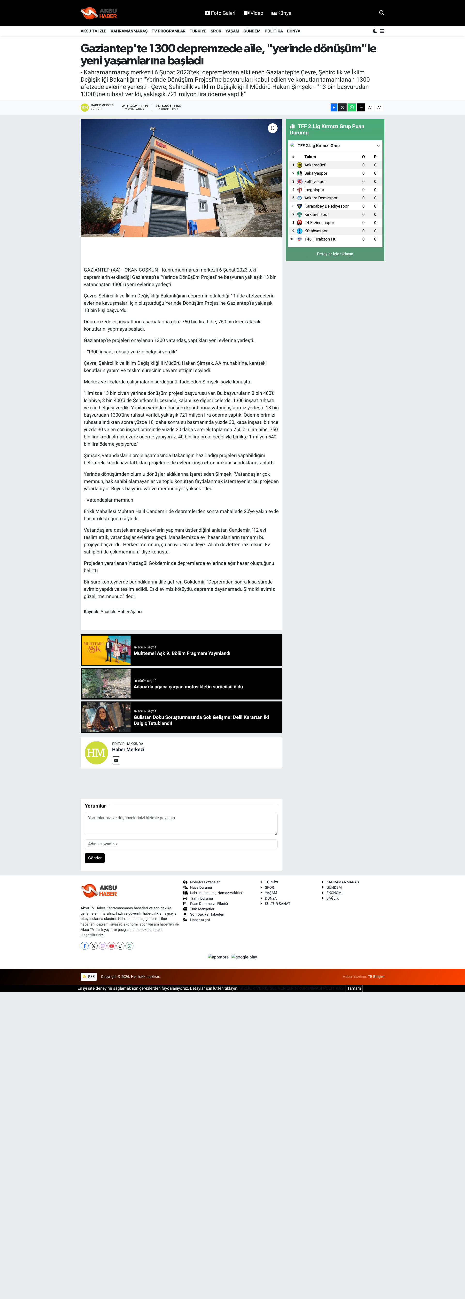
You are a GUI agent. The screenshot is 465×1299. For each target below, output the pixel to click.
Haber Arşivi (200, 920)
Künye (284, 13)
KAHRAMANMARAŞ (129, 31)
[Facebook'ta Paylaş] (334, 107)
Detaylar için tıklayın (335, 253)
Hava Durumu (201, 887)
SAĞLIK (332, 898)
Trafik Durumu (201, 898)
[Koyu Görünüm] (375, 31)
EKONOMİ (334, 893)
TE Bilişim (376, 976)
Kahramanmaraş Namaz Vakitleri (216, 893)
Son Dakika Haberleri (207, 914)
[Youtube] (112, 946)
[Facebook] (85, 946)
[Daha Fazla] (361, 107)
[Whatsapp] (129, 946)
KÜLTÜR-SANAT (277, 904)
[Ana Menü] (381, 31)
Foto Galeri (223, 13)
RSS (91, 976)
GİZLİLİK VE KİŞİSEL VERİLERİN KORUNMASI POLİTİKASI (292, 988)
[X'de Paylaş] (342, 107)
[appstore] (219, 956)
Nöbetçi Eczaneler (205, 882)
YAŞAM (232, 31)
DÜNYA (293, 31)
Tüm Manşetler (202, 909)
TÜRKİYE (198, 31)
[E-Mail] (116, 760)
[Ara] (381, 12)
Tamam (354, 988)
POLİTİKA (274, 31)
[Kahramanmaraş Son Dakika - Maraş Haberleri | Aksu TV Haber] (99, 13)
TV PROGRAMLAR (169, 31)
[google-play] (244, 956)
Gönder (95, 858)
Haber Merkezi (128, 749)
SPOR (216, 31)
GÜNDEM (252, 31)
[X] (94, 946)
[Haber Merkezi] (96, 752)
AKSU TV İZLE (94, 31)
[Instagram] (103, 946)
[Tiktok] (120, 946)
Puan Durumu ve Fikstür (209, 904)
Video (256, 13)
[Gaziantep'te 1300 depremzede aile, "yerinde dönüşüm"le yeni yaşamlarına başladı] (181, 178)
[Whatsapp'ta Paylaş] (352, 107)
